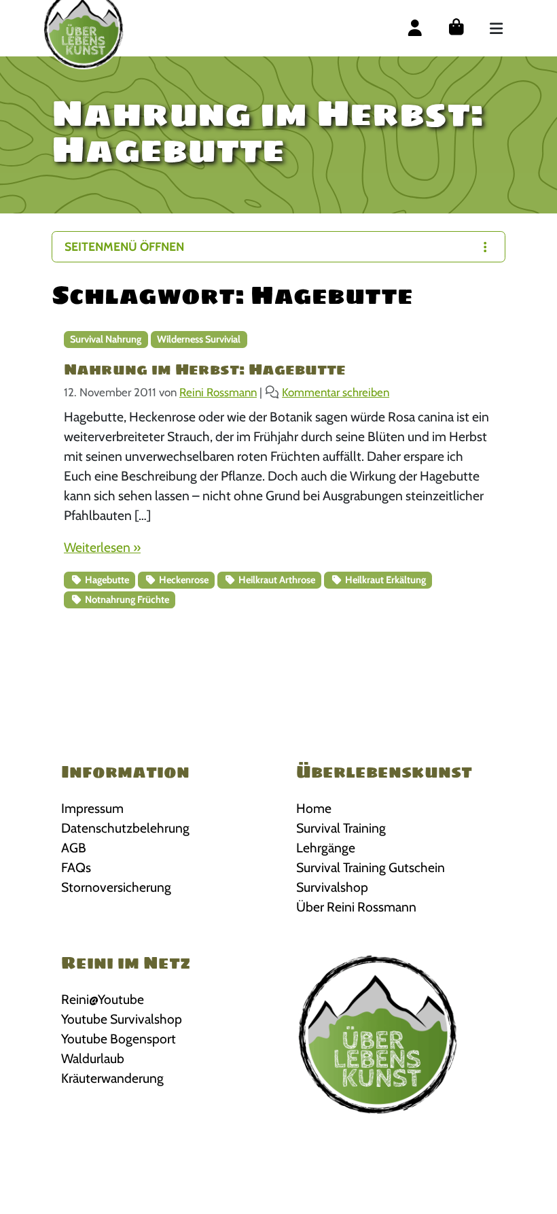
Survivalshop (332, 887)
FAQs (76, 867)
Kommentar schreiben (335, 392)
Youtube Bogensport (118, 1038)
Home (313, 808)
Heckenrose (183, 580)
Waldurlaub (92, 1058)
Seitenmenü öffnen (124, 246)
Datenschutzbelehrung (125, 828)
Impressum (92, 808)
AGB (73, 847)
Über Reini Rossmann (356, 907)
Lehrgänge (325, 847)
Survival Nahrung (105, 339)
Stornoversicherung (116, 887)
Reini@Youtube (102, 999)
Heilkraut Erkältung (384, 580)
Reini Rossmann (218, 392)
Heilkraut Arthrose (275, 580)
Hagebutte (106, 580)
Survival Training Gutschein (370, 867)
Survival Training (341, 828)
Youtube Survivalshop (121, 1019)
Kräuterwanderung (112, 1078)
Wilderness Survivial (198, 339)
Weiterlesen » (102, 547)
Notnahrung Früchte (126, 599)
